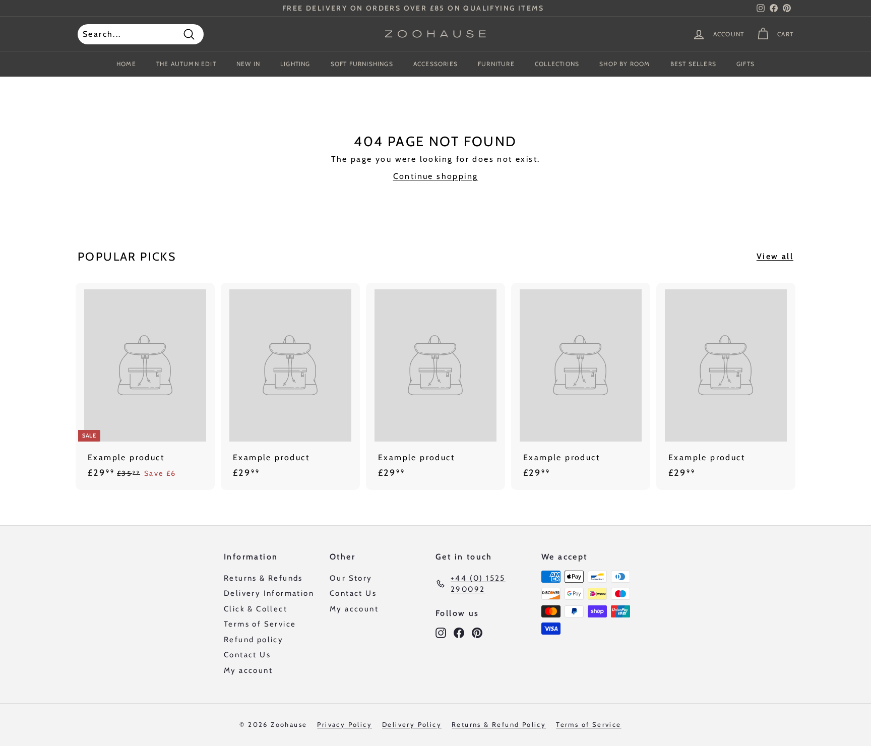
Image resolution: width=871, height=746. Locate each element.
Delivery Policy (412, 724)
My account (248, 670)
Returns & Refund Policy (499, 724)
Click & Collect (255, 608)
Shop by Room (624, 64)
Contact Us (247, 654)
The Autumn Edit (186, 64)
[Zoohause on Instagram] (441, 633)
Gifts (745, 64)
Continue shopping (435, 176)
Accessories (435, 64)
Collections (557, 64)
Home (126, 64)
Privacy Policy (344, 724)
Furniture (496, 64)
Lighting (295, 64)
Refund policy (253, 639)
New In (248, 64)
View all (775, 256)
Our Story (351, 578)
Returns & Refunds (263, 578)
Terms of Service (260, 624)
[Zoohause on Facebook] (459, 633)
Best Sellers (693, 64)
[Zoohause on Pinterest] (477, 633)
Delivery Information (269, 593)
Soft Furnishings (362, 64)
